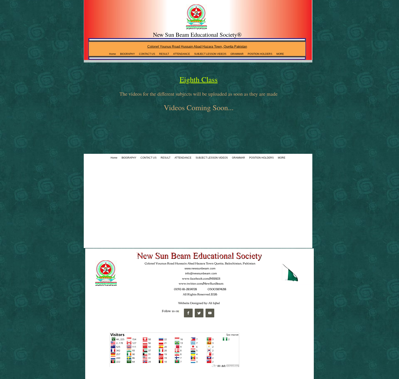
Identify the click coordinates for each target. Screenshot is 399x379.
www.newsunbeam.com (200, 268)
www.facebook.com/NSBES (201, 278)
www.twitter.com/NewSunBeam (201, 283)
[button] (164, 54)
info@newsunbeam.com (201, 273)
